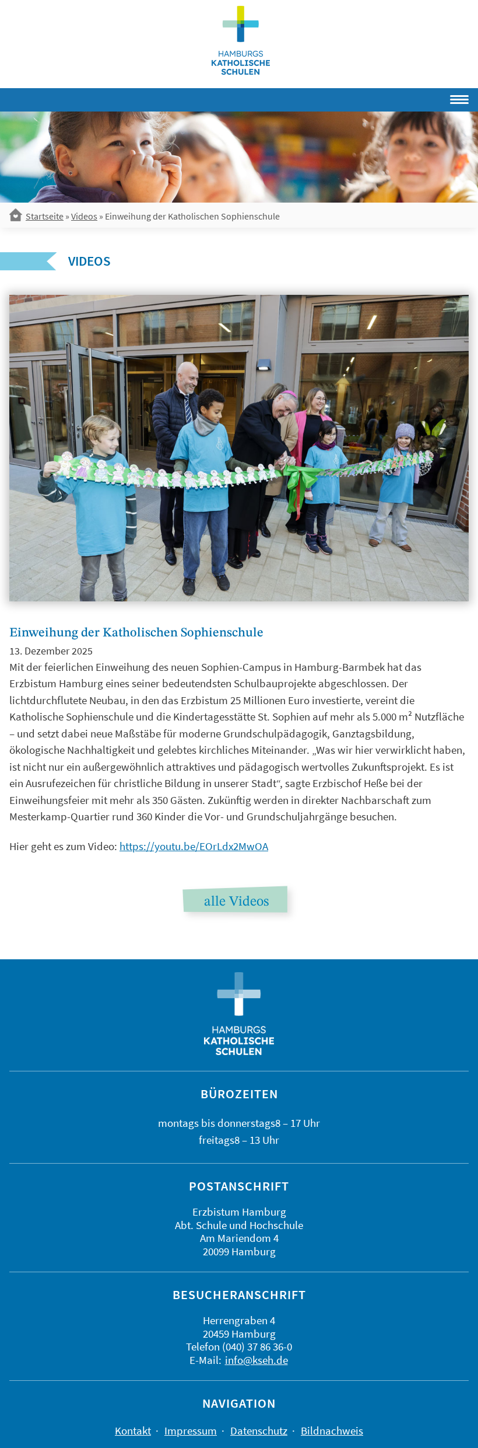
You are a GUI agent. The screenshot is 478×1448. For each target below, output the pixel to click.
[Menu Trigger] (425, 97)
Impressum (190, 1430)
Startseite (45, 216)
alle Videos (236, 902)
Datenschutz (258, 1430)
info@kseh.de (256, 1360)
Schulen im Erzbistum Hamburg (240, 40)
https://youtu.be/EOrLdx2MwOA (193, 846)
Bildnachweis (332, 1430)
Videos (84, 216)
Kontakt (133, 1430)
